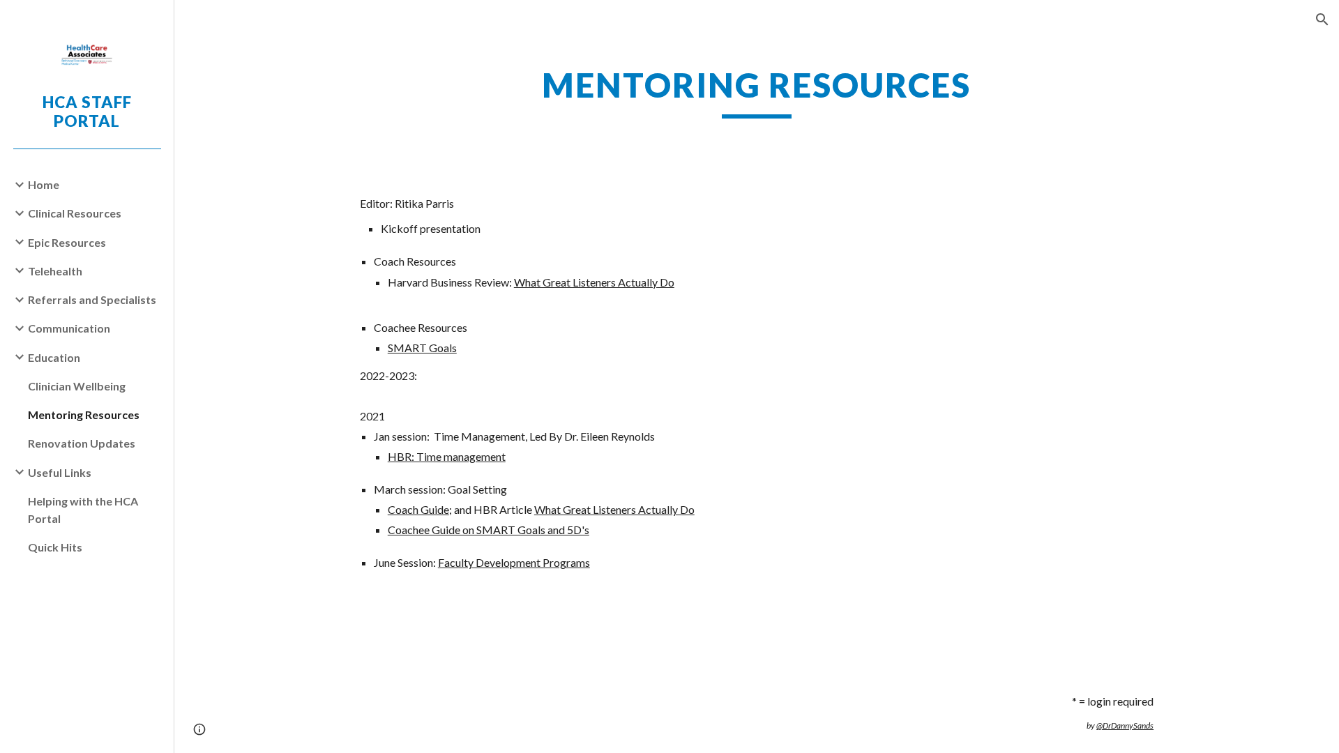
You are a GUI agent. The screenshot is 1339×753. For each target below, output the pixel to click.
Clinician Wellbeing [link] (77, 386)
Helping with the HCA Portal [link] (83, 509)
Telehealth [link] (55, 270)
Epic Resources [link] (67, 242)
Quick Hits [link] (55, 547)
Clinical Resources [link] (74, 213)
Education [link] (54, 357)
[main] (757, 91)
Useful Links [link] (59, 472)
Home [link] (43, 184)
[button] (1322, 19)
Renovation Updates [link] (81, 443)
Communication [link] (69, 328)
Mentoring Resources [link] (83, 414)
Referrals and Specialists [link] (92, 299)
